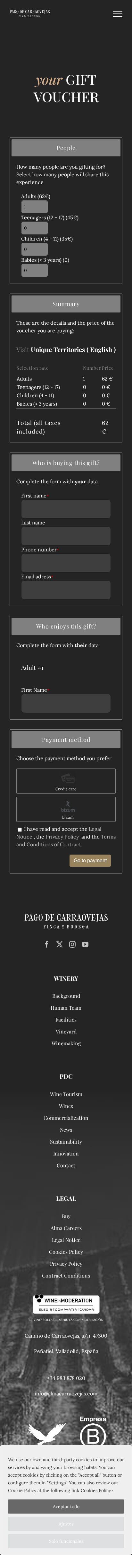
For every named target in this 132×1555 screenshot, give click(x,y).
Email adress (37, 576)
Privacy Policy (62, 836)
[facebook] (47, 944)
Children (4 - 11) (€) (47, 238)
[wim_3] (66, 1297)
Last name (33, 522)
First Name (35, 690)
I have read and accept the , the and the (66, 837)
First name (35, 495)
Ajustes (66, 1524)
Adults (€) (35, 196)
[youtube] (85, 944)
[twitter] (59, 944)
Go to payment (90, 860)
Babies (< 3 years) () (45, 260)
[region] (66, 1500)
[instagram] (72, 944)
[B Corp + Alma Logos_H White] (66, 1419)
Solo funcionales (66, 1541)
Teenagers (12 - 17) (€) (49, 217)
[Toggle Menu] (118, 14)
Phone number (40, 549)
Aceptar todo (66, 1506)
